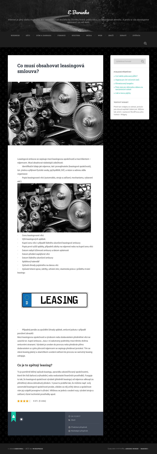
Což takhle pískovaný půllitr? (126, 76)
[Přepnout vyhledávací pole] (145, 43)
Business (15, 35)
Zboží (111, 35)
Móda (89, 35)
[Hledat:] (130, 61)
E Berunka (78, 12)
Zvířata (136, 35)
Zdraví (123, 35)
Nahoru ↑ (145, 449)
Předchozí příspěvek (79, 427)
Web (100, 35)
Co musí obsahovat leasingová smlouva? (50, 68)
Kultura (76, 35)
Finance (62, 35)
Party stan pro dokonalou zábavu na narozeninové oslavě (129, 88)
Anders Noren (131, 449)
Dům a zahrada (43, 35)
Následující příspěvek (79, 431)
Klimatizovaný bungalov (124, 83)
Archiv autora (21, 419)
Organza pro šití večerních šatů (127, 80)
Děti (28, 35)
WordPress (38, 449)
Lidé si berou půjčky (123, 93)
